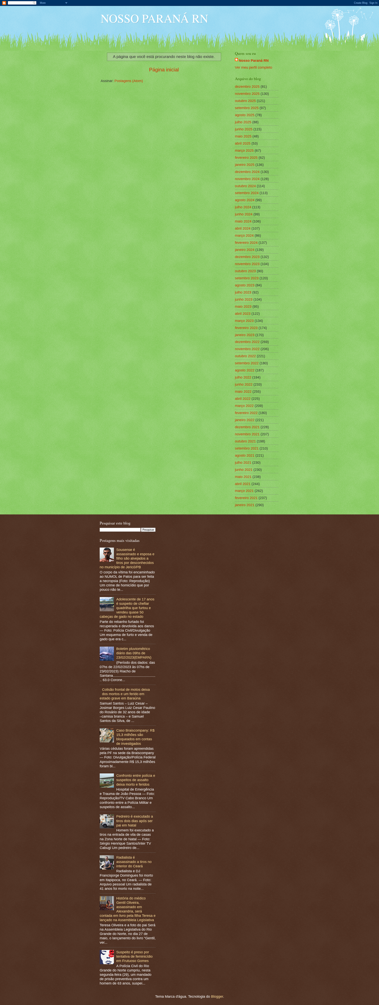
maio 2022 (243, 391)
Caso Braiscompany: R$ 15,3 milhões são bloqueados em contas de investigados (135, 736)
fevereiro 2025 (246, 157)
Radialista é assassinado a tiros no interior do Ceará (134, 861)
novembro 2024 (247, 179)
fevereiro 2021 (246, 498)
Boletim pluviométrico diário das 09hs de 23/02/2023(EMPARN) (133, 653)
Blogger (217, 996)
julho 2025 (243, 122)
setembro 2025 (247, 108)
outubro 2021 (245, 441)
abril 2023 (242, 313)
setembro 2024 (247, 193)
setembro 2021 (247, 448)
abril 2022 (242, 398)
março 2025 (244, 150)
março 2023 (244, 321)
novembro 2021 (247, 434)
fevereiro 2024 (246, 242)
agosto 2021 (244, 455)
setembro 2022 (247, 363)
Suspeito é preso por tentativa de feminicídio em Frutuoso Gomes (134, 956)
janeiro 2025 (244, 165)
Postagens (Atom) (128, 81)
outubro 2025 (245, 101)
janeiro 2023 (244, 335)
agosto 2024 (244, 200)
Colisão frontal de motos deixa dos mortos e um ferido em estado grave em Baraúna (125, 693)
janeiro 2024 (244, 250)
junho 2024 (243, 214)
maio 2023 (243, 306)
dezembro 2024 (247, 172)
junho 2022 (243, 384)
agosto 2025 (244, 115)
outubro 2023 (245, 271)
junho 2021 (243, 469)
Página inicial (164, 69)
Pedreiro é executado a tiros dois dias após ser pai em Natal (134, 820)
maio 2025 (243, 136)
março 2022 (244, 406)
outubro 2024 (245, 186)
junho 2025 (243, 129)
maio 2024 (243, 221)
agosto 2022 (244, 370)
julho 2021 (243, 462)
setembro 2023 (247, 278)
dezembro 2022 (247, 342)
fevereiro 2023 (246, 328)
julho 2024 (243, 207)
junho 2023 (243, 299)
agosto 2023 (244, 285)
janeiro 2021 (244, 505)
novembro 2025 (247, 94)
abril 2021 (242, 484)
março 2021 (244, 491)
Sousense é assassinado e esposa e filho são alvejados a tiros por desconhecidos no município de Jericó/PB (127, 558)
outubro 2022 (245, 356)
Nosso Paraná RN (254, 60)
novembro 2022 (247, 349)
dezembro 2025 (247, 86)
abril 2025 (242, 143)
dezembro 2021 (247, 427)
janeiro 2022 (244, 420)
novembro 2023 (247, 264)
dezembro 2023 (247, 257)
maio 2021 (243, 477)
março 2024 (244, 235)
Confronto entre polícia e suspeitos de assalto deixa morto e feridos (135, 779)
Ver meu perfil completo (253, 67)
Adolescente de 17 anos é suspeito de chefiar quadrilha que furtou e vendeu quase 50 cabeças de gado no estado (127, 608)
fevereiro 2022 (246, 413)
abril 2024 (242, 228)
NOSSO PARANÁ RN (154, 18)
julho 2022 (243, 377)
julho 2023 (243, 292)
